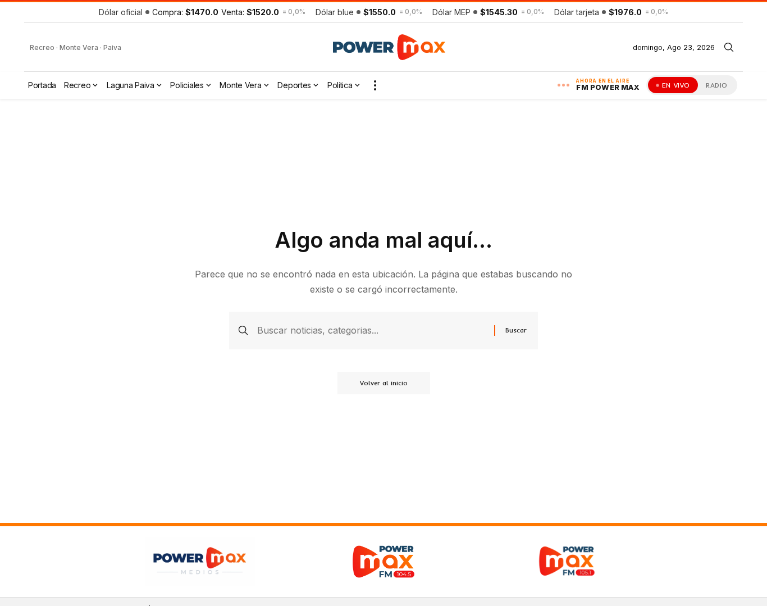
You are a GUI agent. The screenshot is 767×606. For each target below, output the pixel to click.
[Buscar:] (371, 330)
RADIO (717, 85)
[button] (728, 47)
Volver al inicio (384, 383)
